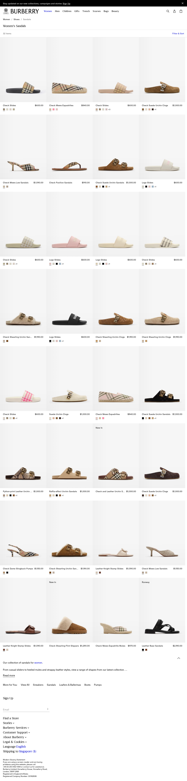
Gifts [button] (76, 11)
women (38, 662)
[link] (6, 19)
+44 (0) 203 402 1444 (12, 767)
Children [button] (67, 11)
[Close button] (182, 3)
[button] (66, 4)
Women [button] (48, 11)
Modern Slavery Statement (14, 759)
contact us (27, 767)
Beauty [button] (115, 11)
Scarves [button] (97, 11)
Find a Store (11, 718)
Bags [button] (106, 11)
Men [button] (57, 11)
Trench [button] (86, 11)
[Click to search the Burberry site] (168, 11)
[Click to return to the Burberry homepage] (25, 11)
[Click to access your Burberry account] (174, 11)
